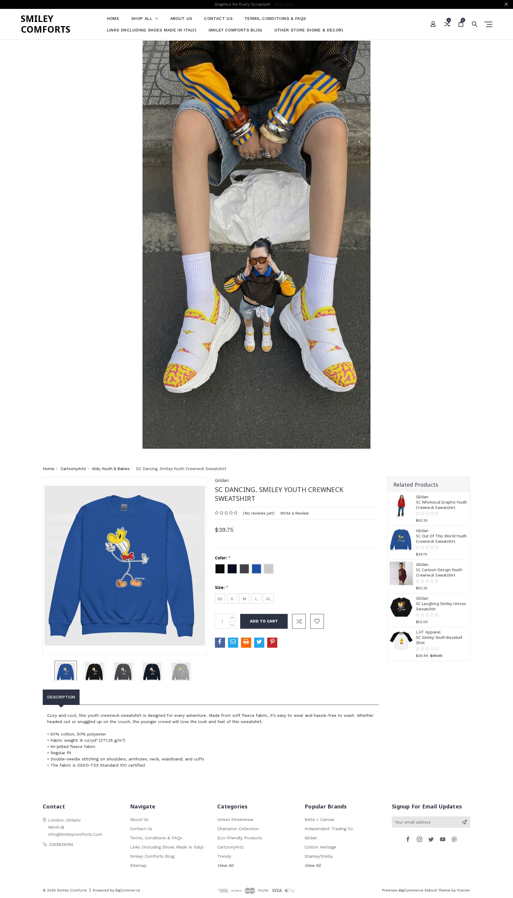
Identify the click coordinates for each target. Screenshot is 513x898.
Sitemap (138, 865)
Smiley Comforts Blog (235, 30)
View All (225, 865)
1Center (463, 890)
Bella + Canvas (319, 819)
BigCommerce (127, 890)
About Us (181, 18)
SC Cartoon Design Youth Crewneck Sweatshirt (439, 572)
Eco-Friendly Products (239, 837)
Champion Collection (238, 828)
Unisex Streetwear (235, 819)
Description (61, 697)
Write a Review (294, 513)
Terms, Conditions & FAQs (275, 18)
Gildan (311, 837)
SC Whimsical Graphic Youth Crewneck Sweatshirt (441, 504)
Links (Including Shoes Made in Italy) (152, 30)
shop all (142, 18)
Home (113, 18)
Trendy (224, 856)
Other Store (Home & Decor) (308, 30)
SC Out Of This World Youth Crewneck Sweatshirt (441, 538)
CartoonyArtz (230, 847)
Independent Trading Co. (329, 828)
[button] (256, 245)
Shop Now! (284, 4)
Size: (221, 587)
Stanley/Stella (318, 856)
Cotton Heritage (320, 847)
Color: (222, 558)
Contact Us (218, 18)
